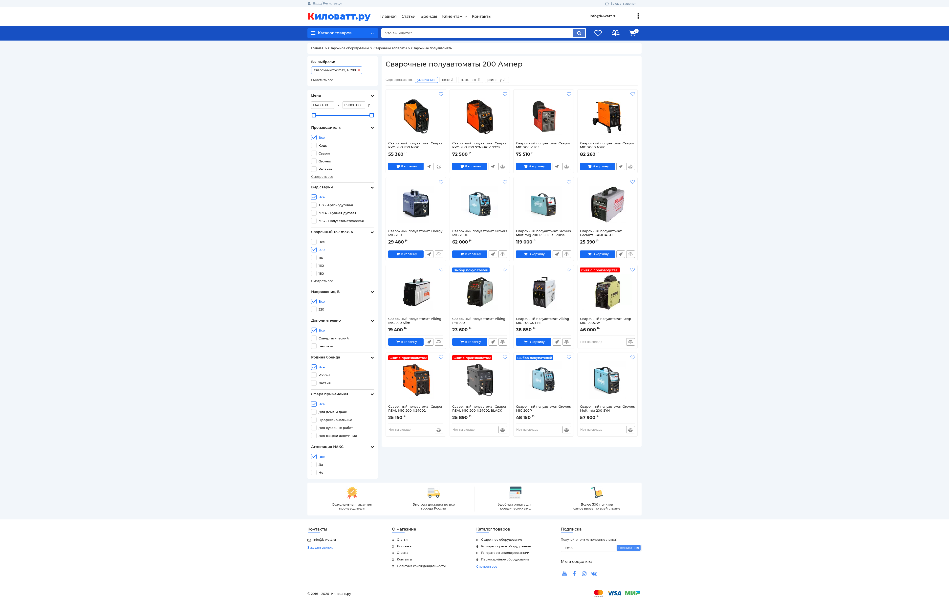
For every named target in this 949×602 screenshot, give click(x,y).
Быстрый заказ (429, 166)
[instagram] (584, 574)
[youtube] (564, 574)
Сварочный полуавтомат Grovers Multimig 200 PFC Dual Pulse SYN (543, 235)
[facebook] (574, 574)
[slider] (314, 115)
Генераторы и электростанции (505, 553)
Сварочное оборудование (501, 539)
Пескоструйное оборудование (505, 559)
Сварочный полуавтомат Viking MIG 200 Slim (414, 321)
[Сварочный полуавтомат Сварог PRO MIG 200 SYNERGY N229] (479, 116)
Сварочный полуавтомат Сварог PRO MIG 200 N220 (415, 145)
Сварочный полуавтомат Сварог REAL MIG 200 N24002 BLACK (479, 408)
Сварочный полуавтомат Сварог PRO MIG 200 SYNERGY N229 (479, 145)
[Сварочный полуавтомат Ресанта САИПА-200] (607, 204)
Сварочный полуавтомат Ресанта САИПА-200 (601, 233)
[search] (579, 33)
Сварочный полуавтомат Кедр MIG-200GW (605, 321)
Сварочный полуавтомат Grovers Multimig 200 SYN (607, 408)
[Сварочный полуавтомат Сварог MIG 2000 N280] (607, 116)
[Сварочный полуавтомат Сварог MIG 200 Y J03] (543, 116)
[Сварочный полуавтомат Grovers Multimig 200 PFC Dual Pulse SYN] (543, 204)
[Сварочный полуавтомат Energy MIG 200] (415, 204)
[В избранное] (441, 94)
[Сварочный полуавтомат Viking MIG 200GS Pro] (543, 292)
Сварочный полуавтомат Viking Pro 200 (478, 321)
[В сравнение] (439, 166)
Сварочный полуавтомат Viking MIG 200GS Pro (542, 321)
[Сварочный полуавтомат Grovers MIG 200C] (479, 204)
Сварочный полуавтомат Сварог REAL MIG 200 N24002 (415, 408)
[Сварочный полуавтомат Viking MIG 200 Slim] (415, 292)
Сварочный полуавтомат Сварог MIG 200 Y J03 (543, 145)
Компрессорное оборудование (506, 546)
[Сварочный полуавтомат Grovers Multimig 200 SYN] (607, 380)
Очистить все (322, 80)
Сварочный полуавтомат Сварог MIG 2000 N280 (607, 145)
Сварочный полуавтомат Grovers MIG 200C (479, 233)
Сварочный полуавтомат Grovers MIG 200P (543, 408)
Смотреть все (322, 176)
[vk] (594, 574)
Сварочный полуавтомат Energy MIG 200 (415, 233)
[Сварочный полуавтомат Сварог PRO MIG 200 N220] (415, 116)
